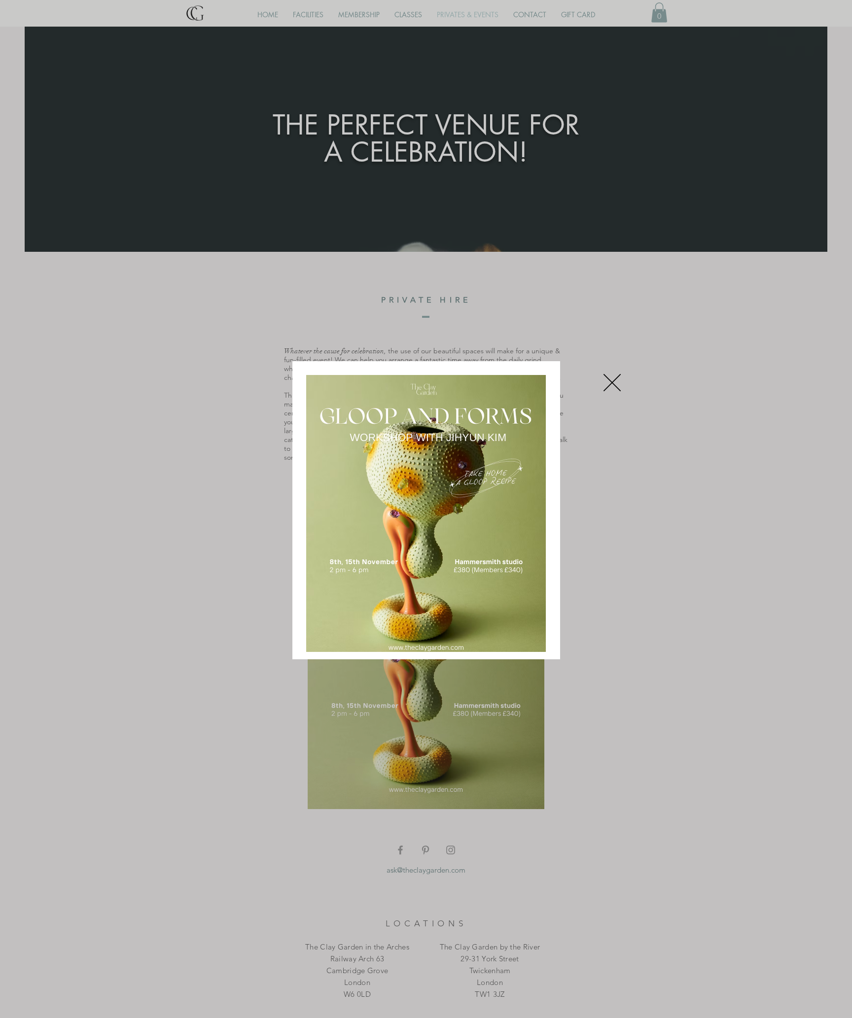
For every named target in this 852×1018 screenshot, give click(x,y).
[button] (612, 382)
